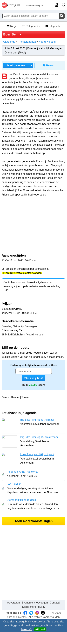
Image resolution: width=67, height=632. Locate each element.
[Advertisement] (33, 226)
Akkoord (40, 629)
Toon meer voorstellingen (33, 521)
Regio (13, 26)
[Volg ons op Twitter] (31, 612)
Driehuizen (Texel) (15, 52)
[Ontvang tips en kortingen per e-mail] (43, 612)
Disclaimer (28, 606)
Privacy (40, 606)
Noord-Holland (47, 41)
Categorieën (32, 26)
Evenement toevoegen (35, 602)
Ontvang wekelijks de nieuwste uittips (33, 365)
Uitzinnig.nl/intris (17, 617)
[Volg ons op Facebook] (25, 612)
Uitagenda (54, 26)
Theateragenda (27, 41)
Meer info (26, 629)
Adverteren (13, 602)
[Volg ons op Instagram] (37, 612)
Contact (54, 602)
